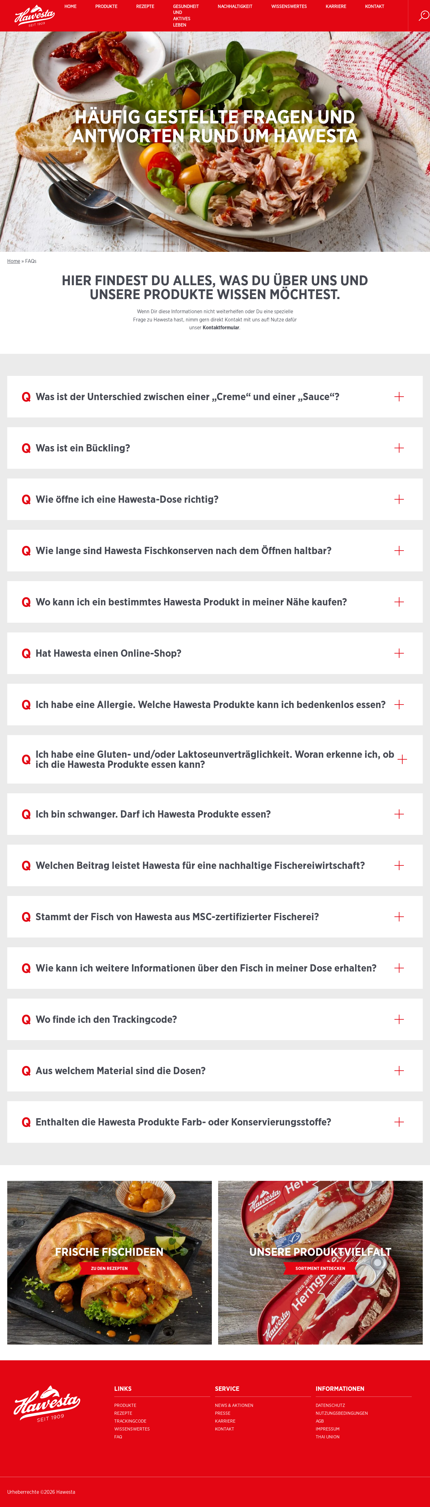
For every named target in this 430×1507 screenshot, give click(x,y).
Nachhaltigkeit (235, 6)
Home (70, 6)
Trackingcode (130, 1421)
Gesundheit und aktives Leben (186, 15)
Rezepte (145, 6)
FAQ (118, 1436)
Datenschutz (330, 1405)
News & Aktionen (234, 1405)
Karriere (336, 6)
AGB (320, 1421)
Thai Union (328, 1436)
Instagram (227, 1447)
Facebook (226, 1436)
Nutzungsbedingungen (342, 1413)
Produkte (106, 6)
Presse (222, 1413)
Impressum (328, 1428)
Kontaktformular (221, 328)
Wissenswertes (289, 6)
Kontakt (374, 6)
